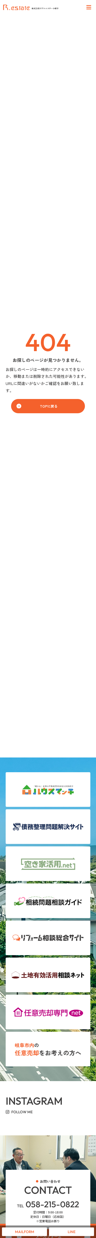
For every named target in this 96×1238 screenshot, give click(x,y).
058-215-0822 (48, 1204)
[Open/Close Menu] (88, 7)
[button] (48, 406)
